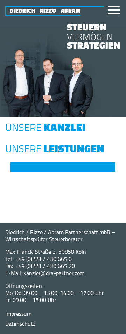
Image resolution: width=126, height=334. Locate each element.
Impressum (18, 314)
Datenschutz (20, 323)
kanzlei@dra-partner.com (53, 273)
